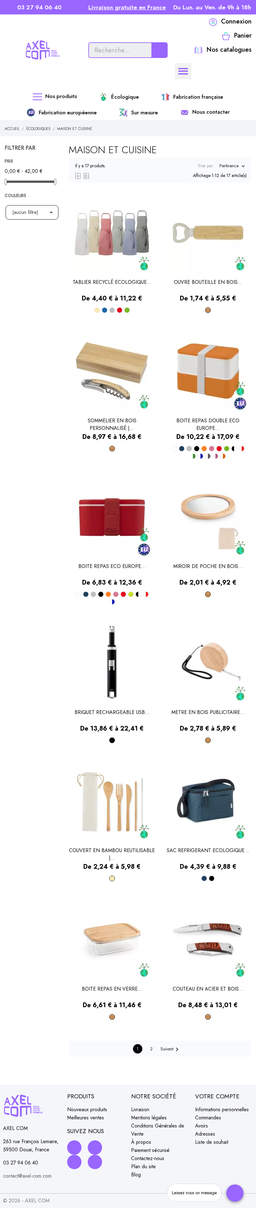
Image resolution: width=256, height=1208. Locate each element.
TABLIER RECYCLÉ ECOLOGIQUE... (112, 282)
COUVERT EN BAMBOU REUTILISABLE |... (112, 854)
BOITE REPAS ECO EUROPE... (112, 566)
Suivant (170, 1049)
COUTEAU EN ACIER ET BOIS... (208, 988)
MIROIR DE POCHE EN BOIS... (208, 566)
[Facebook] (74, 1147)
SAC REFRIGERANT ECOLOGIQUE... (208, 850)
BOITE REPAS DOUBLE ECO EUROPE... (207, 424)
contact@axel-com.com (27, 1175)
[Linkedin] (74, 1162)
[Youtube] (95, 1162)
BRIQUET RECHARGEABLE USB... (112, 712)
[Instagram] (95, 1147)
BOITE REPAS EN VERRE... (112, 988)
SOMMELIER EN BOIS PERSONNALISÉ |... (112, 424)
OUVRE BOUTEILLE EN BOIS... (208, 282)
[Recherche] (159, 50)
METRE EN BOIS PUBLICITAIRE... (208, 712)
